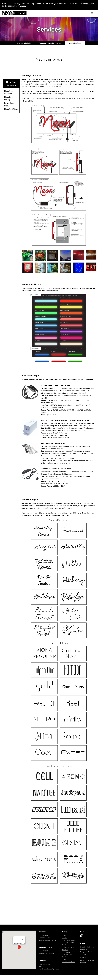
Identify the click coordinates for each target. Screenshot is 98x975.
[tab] (24, 43)
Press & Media (68, 954)
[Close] (22, 939)
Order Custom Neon (68, 962)
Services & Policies (69, 940)
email (88, 4)
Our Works (65, 957)
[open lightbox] (27, 255)
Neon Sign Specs (69, 947)
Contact (64, 959)
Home (64, 935)
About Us (65, 950)
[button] (92, 13)
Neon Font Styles (11, 109)
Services (64, 938)
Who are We (67, 952)
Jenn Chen (83, 954)
